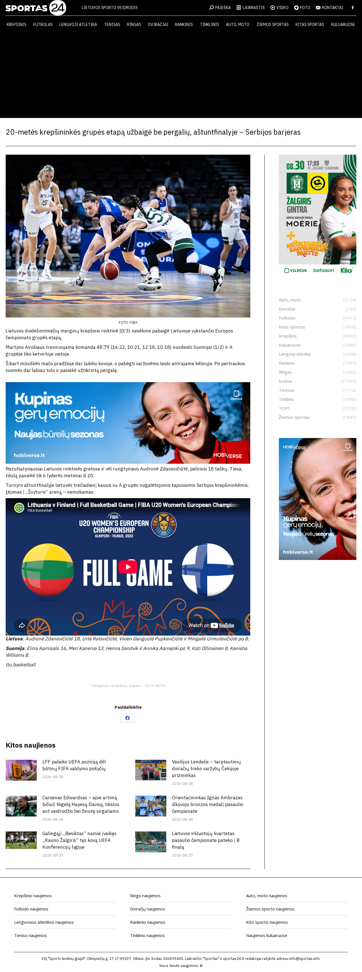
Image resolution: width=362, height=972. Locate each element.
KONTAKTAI (332, 7)
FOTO (305, 7)
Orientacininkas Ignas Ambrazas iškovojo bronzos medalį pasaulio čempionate (207, 804)
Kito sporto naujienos (267, 922)
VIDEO (282, 7)
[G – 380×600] (317, 275)
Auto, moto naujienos (266, 895)
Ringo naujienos (145, 895)
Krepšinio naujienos (33, 895)
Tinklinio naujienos (147, 935)
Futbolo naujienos (31, 909)
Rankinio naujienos (147, 922)
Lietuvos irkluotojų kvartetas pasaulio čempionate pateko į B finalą (206, 840)
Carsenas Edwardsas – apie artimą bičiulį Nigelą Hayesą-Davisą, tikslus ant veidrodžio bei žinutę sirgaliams (80, 804)
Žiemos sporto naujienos (270, 909)
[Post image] (21, 770)
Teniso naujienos (30, 935)
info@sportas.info (304, 958)
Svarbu (134, 685)
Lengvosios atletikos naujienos (44, 922)
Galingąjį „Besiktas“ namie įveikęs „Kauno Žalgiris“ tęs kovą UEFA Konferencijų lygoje (79, 840)
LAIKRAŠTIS (254, 7)
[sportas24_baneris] (317, 558)
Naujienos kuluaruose (266, 935)
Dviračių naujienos (147, 909)
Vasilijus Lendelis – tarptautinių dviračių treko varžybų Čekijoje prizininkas (206, 768)
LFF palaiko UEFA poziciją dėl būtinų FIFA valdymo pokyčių (74, 765)
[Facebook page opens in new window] (352, 7)
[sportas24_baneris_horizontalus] (128, 462)
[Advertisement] (181, 75)
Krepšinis (119, 685)
